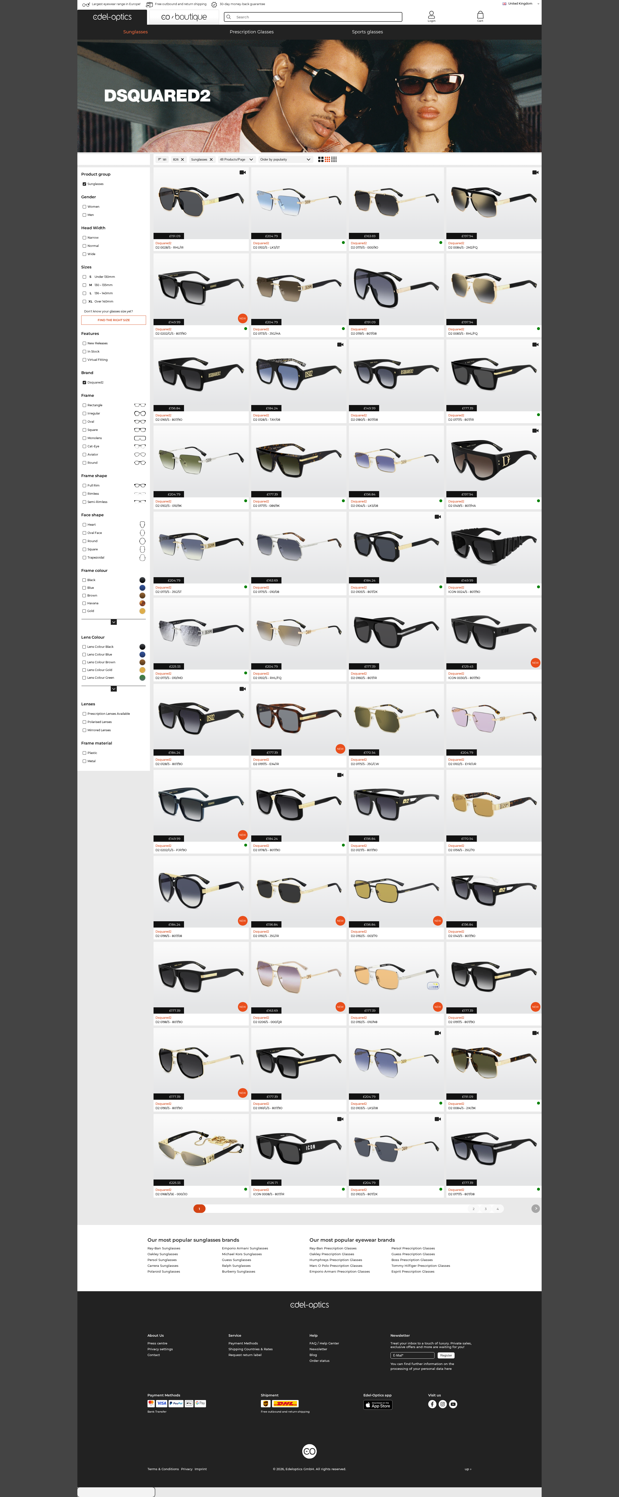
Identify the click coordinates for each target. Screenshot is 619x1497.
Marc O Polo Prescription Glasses (336, 1266)
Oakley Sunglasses (162, 1254)
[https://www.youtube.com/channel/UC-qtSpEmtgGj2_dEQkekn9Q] (453, 1405)
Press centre (157, 1343)
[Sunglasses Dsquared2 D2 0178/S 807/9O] (298, 803)
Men (91, 215)
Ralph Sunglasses (236, 1266)
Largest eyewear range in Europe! (116, 4)
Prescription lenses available (109, 713)
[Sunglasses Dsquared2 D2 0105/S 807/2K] (396, 545)
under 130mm (102, 277)
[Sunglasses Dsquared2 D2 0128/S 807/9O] (201, 717)
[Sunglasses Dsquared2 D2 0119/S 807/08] (396, 286)
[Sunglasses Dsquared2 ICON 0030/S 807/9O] (494, 631)
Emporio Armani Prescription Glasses (340, 1271)
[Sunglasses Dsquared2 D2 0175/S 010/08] (298, 545)
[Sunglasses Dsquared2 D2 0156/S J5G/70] (494, 803)
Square (93, 430)
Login (431, 20)
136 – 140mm (102, 293)
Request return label (245, 1355)
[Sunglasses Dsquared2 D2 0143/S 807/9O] (494, 889)
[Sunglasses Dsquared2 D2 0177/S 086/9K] (298, 459)
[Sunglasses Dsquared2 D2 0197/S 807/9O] (494, 975)
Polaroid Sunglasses (163, 1271)
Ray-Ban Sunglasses (163, 1248)
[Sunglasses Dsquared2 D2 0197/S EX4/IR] (298, 717)
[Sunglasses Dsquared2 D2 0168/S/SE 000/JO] (201, 1147)
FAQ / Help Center (324, 1343)
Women (93, 206)
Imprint (201, 1469)
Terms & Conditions (163, 1469)
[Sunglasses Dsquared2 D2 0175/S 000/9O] (396, 200)
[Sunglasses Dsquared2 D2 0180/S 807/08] (396, 372)
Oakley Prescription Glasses (332, 1254)
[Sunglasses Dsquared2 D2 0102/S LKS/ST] (298, 200)
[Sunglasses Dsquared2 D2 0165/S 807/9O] (201, 372)
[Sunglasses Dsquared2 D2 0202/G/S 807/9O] (201, 286)
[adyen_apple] (189, 1403)
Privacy (186, 1469)
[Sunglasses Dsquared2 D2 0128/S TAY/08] (298, 372)
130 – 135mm (101, 285)
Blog (313, 1355)
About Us (155, 1335)
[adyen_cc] (151, 1403)
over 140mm (101, 301)
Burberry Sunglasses (238, 1271)
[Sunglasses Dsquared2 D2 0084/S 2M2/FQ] (494, 200)
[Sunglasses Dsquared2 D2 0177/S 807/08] (494, 1147)
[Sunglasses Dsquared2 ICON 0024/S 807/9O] (494, 545)
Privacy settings (160, 1349)
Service (234, 1335)
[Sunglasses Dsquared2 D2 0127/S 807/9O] (396, 803)
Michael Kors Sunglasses (242, 1254)
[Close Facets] (113, 159)
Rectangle (95, 405)
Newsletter (318, 1349)
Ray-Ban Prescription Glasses (333, 1248)
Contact (153, 1355)
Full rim (94, 485)
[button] (112, 17)
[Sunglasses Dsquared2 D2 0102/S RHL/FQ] (298, 631)
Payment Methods (243, 1343)
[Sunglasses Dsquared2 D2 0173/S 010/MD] (201, 631)
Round (92, 541)
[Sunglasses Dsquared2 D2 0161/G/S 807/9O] (298, 1061)
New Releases (98, 343)
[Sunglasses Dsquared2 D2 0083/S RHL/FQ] (494, 286)
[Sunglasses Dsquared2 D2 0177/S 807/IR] (494, 372)
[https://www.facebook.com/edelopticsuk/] (432, 1405)
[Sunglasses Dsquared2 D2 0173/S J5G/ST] (201, 545)
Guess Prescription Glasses (413, 1254)
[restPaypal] (176, 1403)
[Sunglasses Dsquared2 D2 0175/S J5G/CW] (396, 717)
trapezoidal (96, 557)
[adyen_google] (200, 1403)
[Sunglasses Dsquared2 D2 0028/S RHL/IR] (201, 200)
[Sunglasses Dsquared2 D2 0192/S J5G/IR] (298, 889)
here (448, 1369)
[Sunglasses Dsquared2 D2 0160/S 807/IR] (396, 631)
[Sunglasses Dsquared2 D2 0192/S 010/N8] (396, 975)
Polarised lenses (100, 722)
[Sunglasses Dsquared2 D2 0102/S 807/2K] (396, 1147)
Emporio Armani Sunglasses (245, 1248)
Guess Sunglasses (236, 1260)
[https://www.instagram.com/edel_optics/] (443, 1405)
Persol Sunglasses (162, 1260)
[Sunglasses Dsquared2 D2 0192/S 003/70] (396, 889)
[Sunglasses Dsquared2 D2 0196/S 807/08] (201, 889)
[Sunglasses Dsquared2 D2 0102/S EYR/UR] (494, 717)
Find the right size (114, 320)
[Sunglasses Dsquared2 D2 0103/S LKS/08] (396, 1061)
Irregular (94, 413)
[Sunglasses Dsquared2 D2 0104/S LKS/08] (396, 459)
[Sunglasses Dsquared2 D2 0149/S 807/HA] (494, 459)
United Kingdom (520, 3)
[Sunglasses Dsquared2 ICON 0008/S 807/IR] (298, 1147)
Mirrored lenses (99, 730)
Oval (91, 421)
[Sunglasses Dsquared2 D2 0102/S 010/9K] (201, 459)
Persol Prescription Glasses (413, 1248)
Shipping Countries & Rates (250, 1349)
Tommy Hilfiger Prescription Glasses (420, 1266)
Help (314, 1335)
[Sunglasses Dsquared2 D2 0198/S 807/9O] (201, 975)
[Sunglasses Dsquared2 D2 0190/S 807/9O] (201, 1061)
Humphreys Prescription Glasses (336, 1260)
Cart (480, 20)
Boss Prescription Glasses (412, 1260)
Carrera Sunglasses (162, 1266)
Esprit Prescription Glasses (413, 1271)
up (467, 1469)
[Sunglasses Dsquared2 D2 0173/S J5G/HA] (298, 286)
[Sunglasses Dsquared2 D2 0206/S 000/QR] (298, 975)
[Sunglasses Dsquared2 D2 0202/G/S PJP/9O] (201, 803)
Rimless (93, 493)
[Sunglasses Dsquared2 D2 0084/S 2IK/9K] (494, 1061)
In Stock (93, 351)
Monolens (95, 438)
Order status (320, 1361)
